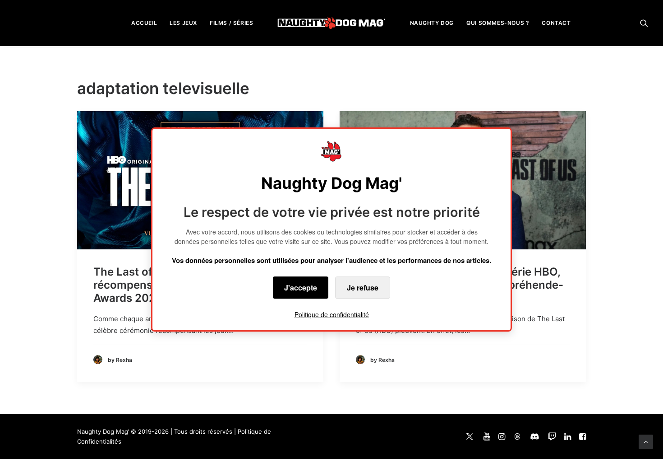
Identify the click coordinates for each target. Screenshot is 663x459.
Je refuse (362, 287)
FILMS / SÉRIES (231, 22)
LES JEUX (183, 22)
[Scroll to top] (646, 441)
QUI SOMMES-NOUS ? (497, 22)
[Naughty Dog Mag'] (331, 22)
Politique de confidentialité (332, 314)
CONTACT (556, 22)
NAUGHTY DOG (432, 22)
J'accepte (300, 287)
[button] (644, 23)
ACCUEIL (144, 22)
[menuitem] (144, 23)
